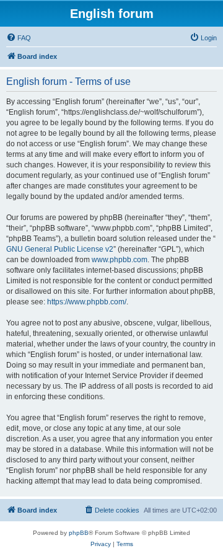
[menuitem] (18, 37)
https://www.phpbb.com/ (86, 302)
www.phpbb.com (119, 259)
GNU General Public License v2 (59, 249)
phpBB (79, 532)
